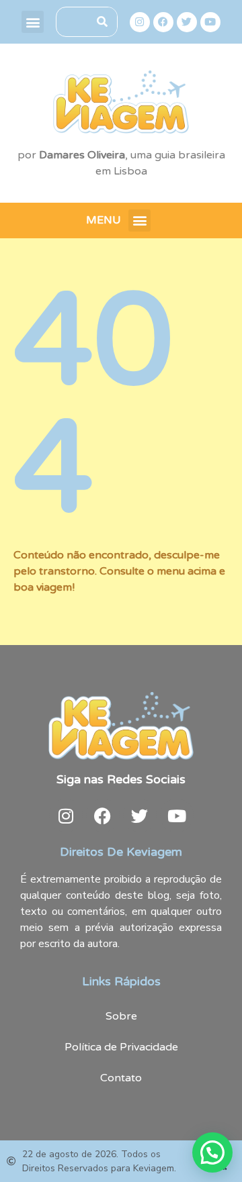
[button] (33, 22)
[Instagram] (140, 22)
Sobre (121, 1016)
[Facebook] (163, 22)
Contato (121, 1078)
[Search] (102, 21)
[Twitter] (187, 22)
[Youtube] (210, 22)
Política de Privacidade (121, 1047)
